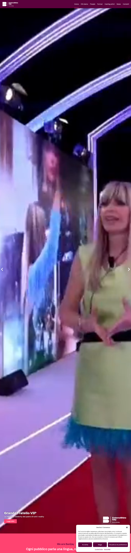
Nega (100, 545)
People (92, 4)
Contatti (126, 4)
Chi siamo (84, 4)
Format (100, 4)
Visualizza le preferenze (118, 545)
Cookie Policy (99, 549)
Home (76, 4)
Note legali (107, 549)
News (119, 4)
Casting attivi (110, 4)
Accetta (85, 545)
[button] (127, 527)
